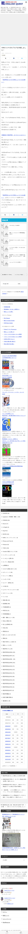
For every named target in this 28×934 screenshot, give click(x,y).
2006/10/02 (8, 732)
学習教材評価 (7, 306)
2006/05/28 (8, 729)
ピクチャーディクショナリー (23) (11, 589)
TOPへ (21, 932)
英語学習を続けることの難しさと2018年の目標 (14, 775)
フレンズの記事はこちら (8, 413)
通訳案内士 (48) (6, 700)
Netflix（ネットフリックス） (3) (10, 537)
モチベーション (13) (7, 593)
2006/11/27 (8, 735)
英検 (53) (5, 638)
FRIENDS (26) (6, 520)
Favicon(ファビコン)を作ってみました (16, 241)
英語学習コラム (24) (7, 648)
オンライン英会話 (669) (8, 561)
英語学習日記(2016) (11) (8, 687)
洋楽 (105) (5, 627)
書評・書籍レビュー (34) (8, 617)
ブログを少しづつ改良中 (14, 225)
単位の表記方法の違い (9, 344)
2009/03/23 (8, 747)
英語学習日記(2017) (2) (8, 690)
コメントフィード (7, 919)
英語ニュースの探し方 (9, 331)
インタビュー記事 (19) (8, 558)
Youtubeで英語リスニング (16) (10, 551)
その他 (3, 55)
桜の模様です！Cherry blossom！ (8, 274)
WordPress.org (6, 922)
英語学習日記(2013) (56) (8, 676)
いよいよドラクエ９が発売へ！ (15, 262)
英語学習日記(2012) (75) (8, 673)
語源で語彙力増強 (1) (8, 697)
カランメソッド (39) (7, 572)
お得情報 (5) (6, 565)
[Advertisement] (14, 29)
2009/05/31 (8, 750)
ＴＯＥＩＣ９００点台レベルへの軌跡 (13, 336)
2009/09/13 (8, 753)
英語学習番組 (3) (7, 693)
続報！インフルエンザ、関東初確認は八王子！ (17, 233)
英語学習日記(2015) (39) (8, 683)
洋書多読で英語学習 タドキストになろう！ (13, 135)
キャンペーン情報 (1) (8, 575)
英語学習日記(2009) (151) (9, 662)
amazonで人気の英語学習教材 (9, 355)
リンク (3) (5, 596)
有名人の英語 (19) (7, 621)
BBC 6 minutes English (9, 320)
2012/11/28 (8, 759)
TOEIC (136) (6, 548)
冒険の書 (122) (6, 600)
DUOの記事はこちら (7, 375)
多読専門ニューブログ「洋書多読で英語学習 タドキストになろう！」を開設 (17, 256)
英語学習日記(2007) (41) (8, 655)
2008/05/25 (8, 741)
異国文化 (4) (6, 631)
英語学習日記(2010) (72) (8, 666)
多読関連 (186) (6, 603)
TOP (13, 804)
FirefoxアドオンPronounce (10, 329)
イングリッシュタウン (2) (9, 555)
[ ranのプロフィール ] (9, 890)
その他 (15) (5, 586)
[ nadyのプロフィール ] (9, 898)
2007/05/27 (8, 738)
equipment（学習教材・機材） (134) (11, 516)
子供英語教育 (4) (7, 607)
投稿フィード (6, 915)
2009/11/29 (8, 756)
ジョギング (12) (6, 579)
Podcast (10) (6, 544)
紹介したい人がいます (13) (9, 634)
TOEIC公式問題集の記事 (8, 482)
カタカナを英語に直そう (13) (10, 568)
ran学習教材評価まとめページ (9, 357)
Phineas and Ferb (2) (8, 541)
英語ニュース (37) (7, 645)
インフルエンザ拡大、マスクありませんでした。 (17, 248)
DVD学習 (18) (6, 513)
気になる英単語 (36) (7, 624)
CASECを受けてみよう (9, 339)
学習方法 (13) (6, 610)
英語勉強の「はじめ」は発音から (11, 309)
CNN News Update (8, 323)
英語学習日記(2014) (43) (8, 680)
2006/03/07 (8, 726)
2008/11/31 (8, 744)
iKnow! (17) (5, 523)
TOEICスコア (10, 903)
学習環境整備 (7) (7, 614)
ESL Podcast (7, 318)
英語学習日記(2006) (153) (9, 652)
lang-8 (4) (5, 530)
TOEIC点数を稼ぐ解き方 (9, 341)
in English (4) (6, 527)
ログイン (5, 912)
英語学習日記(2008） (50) (9, 659)
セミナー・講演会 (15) (8, 582)
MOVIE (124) (6, 534)
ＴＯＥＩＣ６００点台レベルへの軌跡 (13, 334)
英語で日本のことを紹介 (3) (9, 641)
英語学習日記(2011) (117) (9, 669)
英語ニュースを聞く (8, 311)
